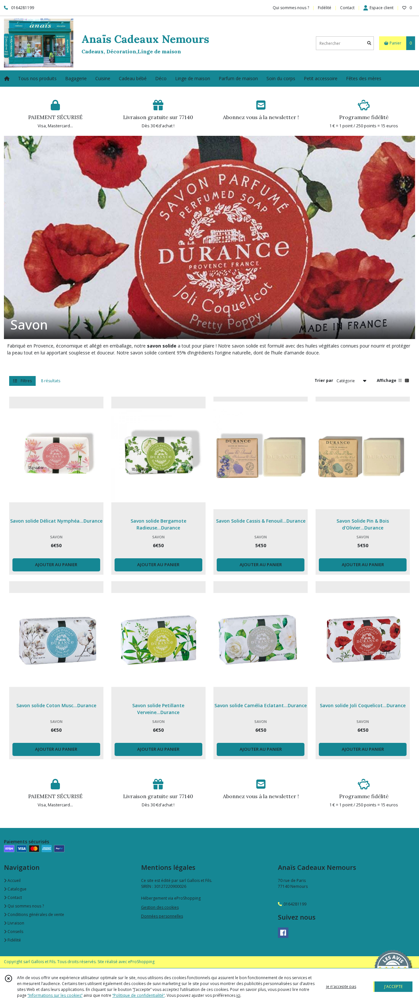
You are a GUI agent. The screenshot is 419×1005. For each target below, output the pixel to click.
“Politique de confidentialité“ (138, 995)
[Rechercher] (369, 43)
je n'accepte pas (341, 986)
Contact (347, 7)
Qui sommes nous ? (25, 906)
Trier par (324, 380)
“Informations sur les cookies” (54, 995)
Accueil (14, 880)
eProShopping (141, 961)
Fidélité (14, 940)
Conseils (15, 931)
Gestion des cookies (160, 907)
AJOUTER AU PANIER (56, 564)
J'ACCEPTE (393, 986)
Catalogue (17, 889)
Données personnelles (162, 916)
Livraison (15, 923)
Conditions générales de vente (35, 914)
